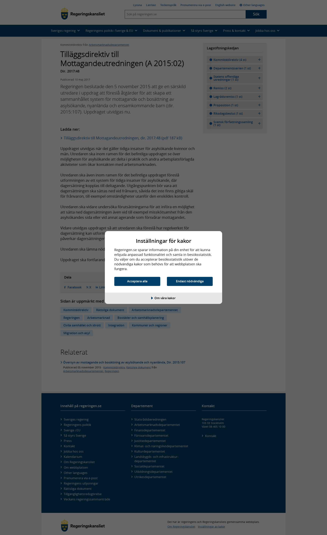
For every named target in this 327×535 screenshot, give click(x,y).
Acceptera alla (137, 281)
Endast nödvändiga (190, 281)
